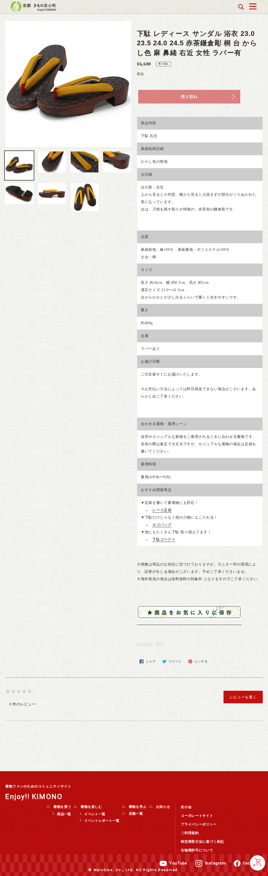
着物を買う (61, 807)
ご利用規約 (190, 833)
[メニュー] (252, 5)
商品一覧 (64, 814)
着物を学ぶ (137, 807)
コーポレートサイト (197, 816)
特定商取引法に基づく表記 (202, 842)
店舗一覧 (135, 813)
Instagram (215, 863)
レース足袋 (162, 510)
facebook (253, 863)
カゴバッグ (162, 525)
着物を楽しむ (91, 807)
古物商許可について (197, 850)
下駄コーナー (163, 539)
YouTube (178, 863)
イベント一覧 (94, 814)
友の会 (186, 807)
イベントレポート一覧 (101, 821)
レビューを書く (243, 697)
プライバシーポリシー (199, 824)
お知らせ (162, 807)
